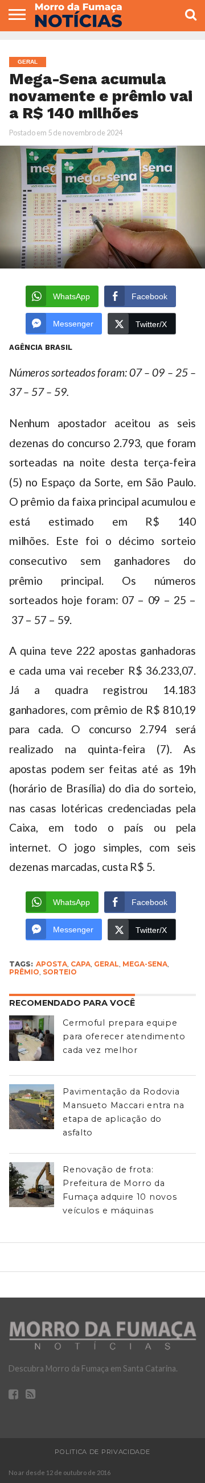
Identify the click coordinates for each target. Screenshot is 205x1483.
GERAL (106, 964)
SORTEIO (60, 972)
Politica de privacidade (102, 1452)
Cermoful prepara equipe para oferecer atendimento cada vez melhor (124, 1036)
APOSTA (51, 964)
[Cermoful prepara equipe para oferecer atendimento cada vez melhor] (32, 1038)
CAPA (81, 964)
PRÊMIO (24, 972)
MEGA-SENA (144, 964)
